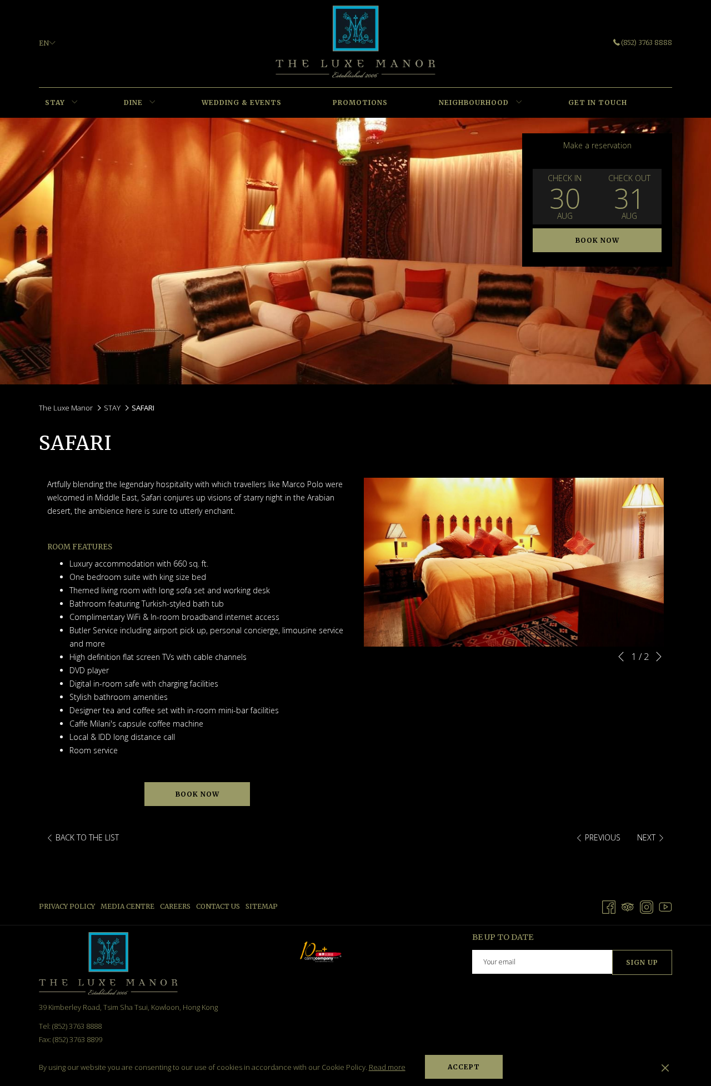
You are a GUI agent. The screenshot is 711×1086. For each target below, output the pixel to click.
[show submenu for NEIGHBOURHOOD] (519, 103)
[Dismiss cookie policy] (665, 1067)
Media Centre (127, 906)
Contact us (218, 906)
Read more (387, 1067)
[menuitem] (55, 103)
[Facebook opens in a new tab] (608, 906)
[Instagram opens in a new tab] (646, 906)
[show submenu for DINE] (152, 103)
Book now (597, 240)
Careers (175, 906)
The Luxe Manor (66, 408)
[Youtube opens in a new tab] (665, 906)
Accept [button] (464, 1067)
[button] (565, 196)
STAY (112, 408)
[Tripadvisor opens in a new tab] (627, 906)
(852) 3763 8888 (646, 42)
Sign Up (642, 962)
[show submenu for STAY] (75, 103)
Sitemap (262, 906)
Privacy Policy (67, 906)
